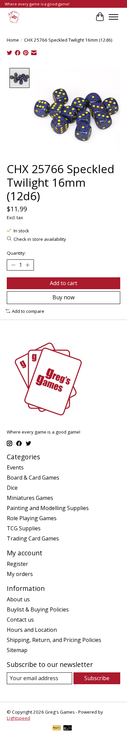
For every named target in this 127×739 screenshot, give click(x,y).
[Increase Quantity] (27, 265)
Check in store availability (40, 239)
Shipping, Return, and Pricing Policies (54, 640)
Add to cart (63, 283)
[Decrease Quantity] (13, 265)
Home (13, 40)
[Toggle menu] (113, 17)
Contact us (20, 619)
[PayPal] (56, 728)
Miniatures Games (30, 498)
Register (17, 564)
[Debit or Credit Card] (67, 728)
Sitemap (17, 650)
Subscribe (96, 678)
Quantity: (16, 253)
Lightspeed (18, 718)
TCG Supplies (24, 528)
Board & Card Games (33, 477)
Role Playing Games (32, 518)
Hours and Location (32, 629)
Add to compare (28, 311)
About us (18, 599)
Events (15, 467)
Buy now (63, 297)
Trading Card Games (33, 538)
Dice (12, 487)
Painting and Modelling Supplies (48, 508)
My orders (20, 574)
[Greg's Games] (14, 17)
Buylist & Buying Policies (38, 609)
